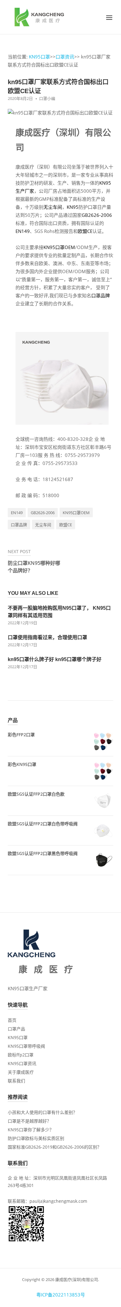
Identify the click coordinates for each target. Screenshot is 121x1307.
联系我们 (16, 1081)
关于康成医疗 (21, 1072)
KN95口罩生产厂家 (27, 988)
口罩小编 (47, 98)
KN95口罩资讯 (22, 1063)
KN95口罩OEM (59, 247)
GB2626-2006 (97, 215)
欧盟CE (85, 231)
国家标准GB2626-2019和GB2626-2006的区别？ (54, 1147)
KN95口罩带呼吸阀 (26, 1046)
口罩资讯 (65, 57)
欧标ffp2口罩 (21, 1055)
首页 (12, 1020)
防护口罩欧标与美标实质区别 (36, 1138)
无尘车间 (52, 207)
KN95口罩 (39, 57)
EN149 (23, 231)
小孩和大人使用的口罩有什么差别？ (42, 1112)
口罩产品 (16, 1029)
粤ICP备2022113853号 (60, 1295)
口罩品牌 (100, 295)
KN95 (72, 207)
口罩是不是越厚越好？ (29, 1121)
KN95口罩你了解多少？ (31, 1130)
